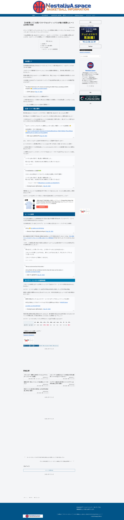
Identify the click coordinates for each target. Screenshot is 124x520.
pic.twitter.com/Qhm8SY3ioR (33, 306)
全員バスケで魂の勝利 (47, 45)
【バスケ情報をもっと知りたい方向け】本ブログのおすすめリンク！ (87, 514)
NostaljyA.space (90, 70)
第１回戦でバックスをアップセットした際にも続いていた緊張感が (48, 237)
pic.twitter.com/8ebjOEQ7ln (52, 183)
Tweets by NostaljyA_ (28, 335)
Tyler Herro (56, 345)
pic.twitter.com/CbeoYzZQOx (39, 88)
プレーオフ (37, 345)
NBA (32, 345)
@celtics (48, 131)
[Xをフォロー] (87, 86)
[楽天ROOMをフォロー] (93, 86)
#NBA (59, 131)
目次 (47, 41)
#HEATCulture (64, 302)
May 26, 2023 (43, 136)
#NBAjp (63, 131)
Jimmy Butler (46, 345)
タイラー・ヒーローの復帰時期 (50, 49)
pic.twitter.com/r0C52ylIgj (37, 228)
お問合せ (60, 514)
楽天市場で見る (42, 206)
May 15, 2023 (38, 91)
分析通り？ (44, 44)
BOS (41, 345)
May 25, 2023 (47, 309)
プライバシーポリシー (67, 514)
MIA (51, 345)
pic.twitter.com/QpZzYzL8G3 (33, 271)
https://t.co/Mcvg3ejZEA (33, 131)
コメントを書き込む (49, 470)
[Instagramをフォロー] (91, 86)
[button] (100, 56)
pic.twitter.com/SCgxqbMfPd (40, 132)
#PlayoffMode (69, 131)
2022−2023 (27, 345)
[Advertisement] (49, 55)
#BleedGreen (54, 131)
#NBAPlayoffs (29, 132)
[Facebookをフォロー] (89, 86)
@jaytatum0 (43, 131)
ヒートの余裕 (45, 47)
